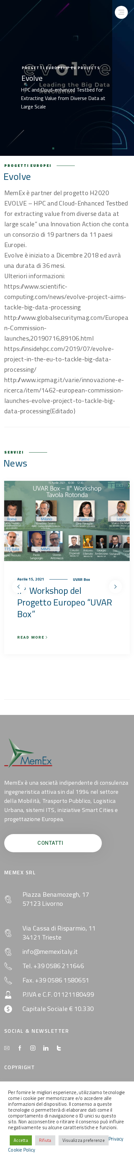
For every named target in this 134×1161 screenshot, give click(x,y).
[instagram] (33, 1048)
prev (18, 586)
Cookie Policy (21, 1150)
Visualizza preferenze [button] (83, 1140)
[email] (7, 1048)
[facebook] (20, 1048)
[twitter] (59, 1048)
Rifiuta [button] (45, 1140)
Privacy (116, 1139)
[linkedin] (46, 1048)
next (115, 586)
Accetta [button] (21, 1140)
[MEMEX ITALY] (28, 753)
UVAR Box (51, 579)
